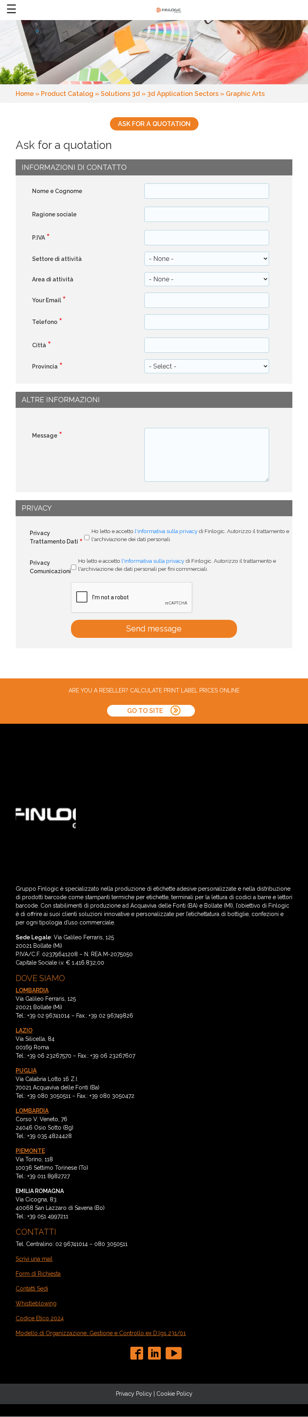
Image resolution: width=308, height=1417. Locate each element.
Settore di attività (57, 259)
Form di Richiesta (38, 1273)
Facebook (138, 1353)
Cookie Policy (174, 1394)
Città (39, 345)
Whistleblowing (36, 1303)
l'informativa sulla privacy (166, 531)
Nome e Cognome (57, 191)
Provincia (45, 366)
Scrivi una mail (34, 1259)
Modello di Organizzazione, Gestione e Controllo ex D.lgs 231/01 (101, 1333)
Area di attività (52, 279)
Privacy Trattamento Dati (54, 537)
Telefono (44, 322)
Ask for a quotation (154, 124)
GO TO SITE (146, 711)
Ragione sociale (54, 214)
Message (44, 435)
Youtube (174, 1353)
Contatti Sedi (32, 1288)
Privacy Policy (134, 1394)
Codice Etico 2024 (40, 1318)
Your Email (46, 300)
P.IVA (38, 237)
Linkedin (156, 1353)
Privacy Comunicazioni (50, 567)
